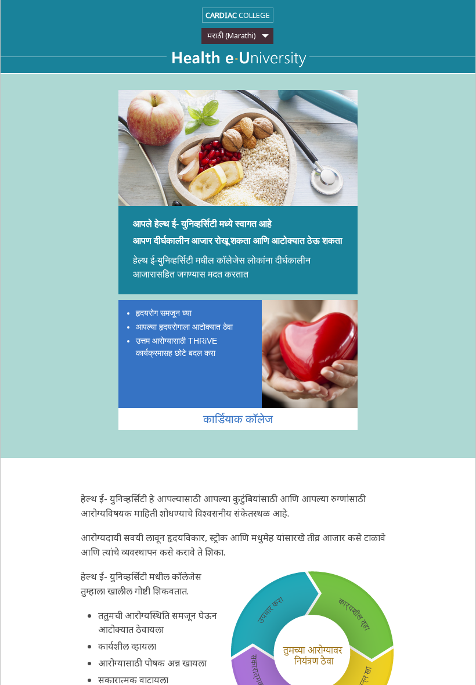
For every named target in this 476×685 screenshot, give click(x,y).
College (237, 15)
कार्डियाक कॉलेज (238, 419)
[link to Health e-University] (238, 60)
